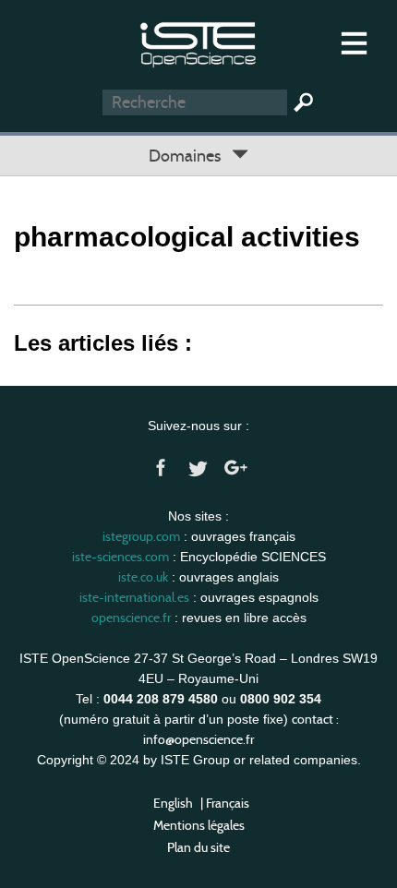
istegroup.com (141, 536)
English (173, 803)
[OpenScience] (198, 42)
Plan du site (198, 847)
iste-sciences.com (120, 556)
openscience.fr (131, 617)
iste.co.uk (143, 577)
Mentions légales (199, 825)
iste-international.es (134, 597)
